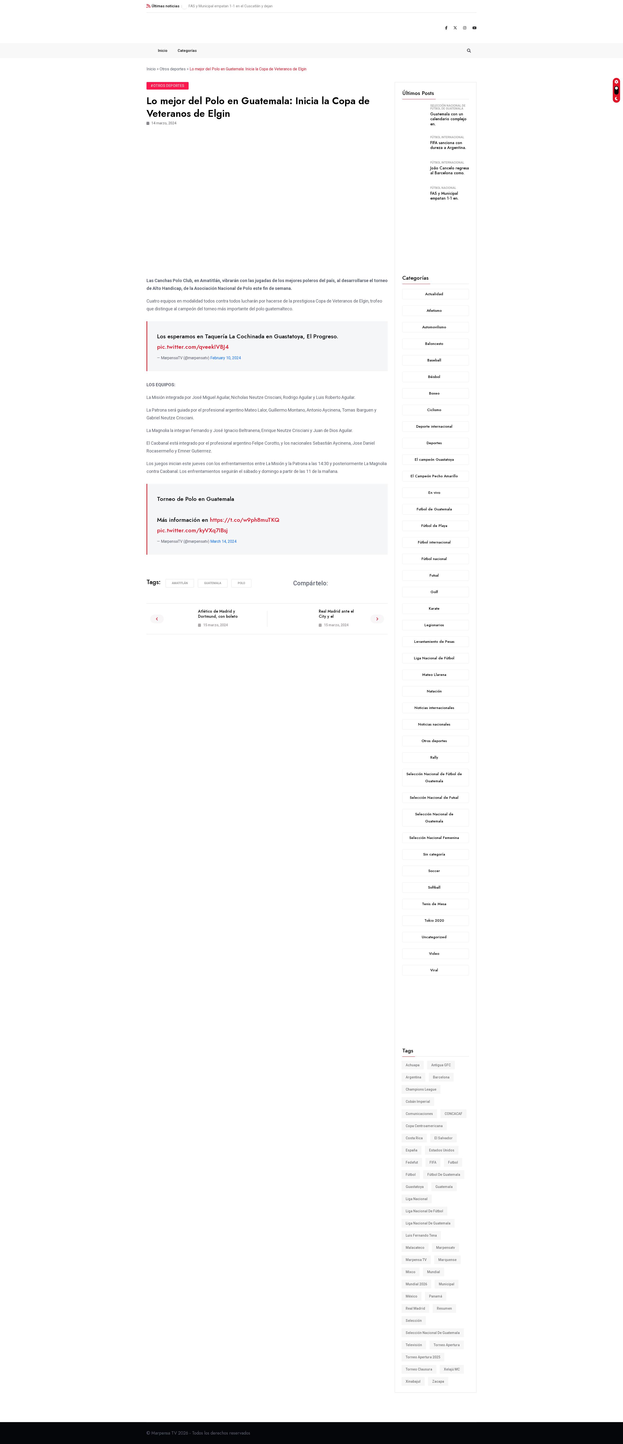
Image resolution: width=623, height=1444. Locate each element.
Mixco (410, 1272)
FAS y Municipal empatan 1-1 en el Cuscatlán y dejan (231, 6)
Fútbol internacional (447, 137)
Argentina (413, 1077)
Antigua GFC (441, 1065)
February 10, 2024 (225, 358)
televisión (414, 1345)
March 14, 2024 (223, 541)
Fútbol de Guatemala (443, 1175)
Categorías (187, 50)
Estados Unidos (441, 1150)
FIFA (433, 1162)
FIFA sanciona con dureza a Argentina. (448, 145)
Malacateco (415, 1248)
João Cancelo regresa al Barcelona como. (449, 170)
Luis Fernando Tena (421, 1235)
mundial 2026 (416, 1284)
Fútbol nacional (443, 187)
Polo (241, 583)
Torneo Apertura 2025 (423, 1357)
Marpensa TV (416, 1260)
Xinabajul (413, 1381)
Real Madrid (415, 1308)
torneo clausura (419, 1369)
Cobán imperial (418, 1102)
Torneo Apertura (447, 1345)
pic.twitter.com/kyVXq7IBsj (192, 530)
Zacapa (438, 1381)
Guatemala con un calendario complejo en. (448, 119)
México (411, 1296)
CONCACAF (453, 1114)
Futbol (453, 1162)
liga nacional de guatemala (428, 1223)
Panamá (435, 1296)
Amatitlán (180, 583)
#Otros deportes (167, 86)
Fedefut (412, 1162)
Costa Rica (414, 1138)
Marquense (447, 1260)
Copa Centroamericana (424, 1126)
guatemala (212, 583)
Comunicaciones (419, 1114)
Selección (414, 1321)
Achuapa (413, 1065)
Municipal (446, 1284)
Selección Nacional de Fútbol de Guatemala (448, 107)
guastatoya (415, 1187)
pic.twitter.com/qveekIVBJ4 (193, 346)
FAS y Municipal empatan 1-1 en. (444, 196)
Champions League (421, 1089)
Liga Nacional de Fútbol (424, 1211)
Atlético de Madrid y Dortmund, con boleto (218, 613)
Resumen (444, 1308)
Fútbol (411, 1175)
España (411, 1150)
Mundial (433, 1272)
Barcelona (441, 1077)
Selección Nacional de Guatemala (433, 1333)
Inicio (162, 50)
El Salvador (443, 1138)
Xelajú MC (452, 1369)
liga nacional (417, 1199)
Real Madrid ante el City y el (336, 613)
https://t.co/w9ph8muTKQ (244, 519)
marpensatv (445, 1248)
